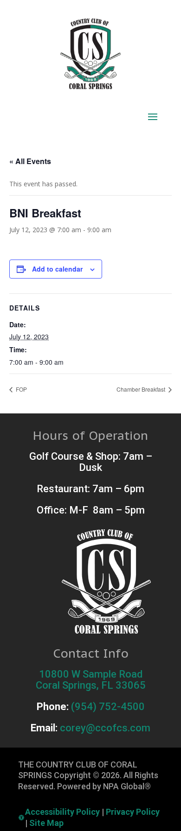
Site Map (46, 823)
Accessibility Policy (62, 812)
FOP (20, 389)
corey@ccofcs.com (105, 728)
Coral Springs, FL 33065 (91, 685)
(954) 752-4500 (108, 706)
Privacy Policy (133, 812)
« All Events (30, 161)
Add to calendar (57, 268)
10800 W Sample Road (90, 674)
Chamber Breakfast (141, 389)
